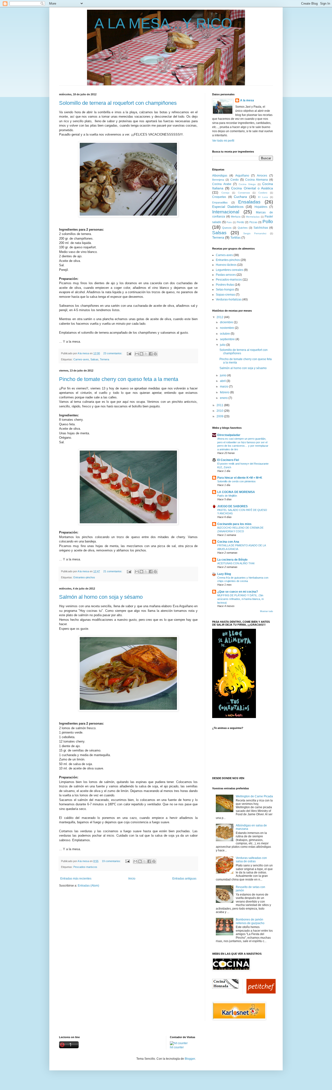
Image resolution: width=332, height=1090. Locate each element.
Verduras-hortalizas (229, 299)
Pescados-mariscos (85, 866)
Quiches (243, 227)
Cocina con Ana (228, 541)
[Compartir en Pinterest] (155, 353)
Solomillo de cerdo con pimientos (236, 481)
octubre (225, 333)
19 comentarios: (112, 861)
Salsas (94, 359)
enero (224, 398)
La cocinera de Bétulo (232, 559)
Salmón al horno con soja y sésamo (101, 597)
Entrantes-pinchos (84, 577)
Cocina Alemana (256, 179)
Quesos (227, 227)
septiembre (228, 339)
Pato (229, 222)
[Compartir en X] (146, 353)
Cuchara (240, 197)
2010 (220, 410)
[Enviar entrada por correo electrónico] (129, 353)
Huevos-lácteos (226, 264)
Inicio (131, 878)
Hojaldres (260, 207)
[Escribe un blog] (141, 353)
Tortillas (235, 237)
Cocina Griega (247, 184)
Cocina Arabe (221, 184)
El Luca (263, 197)
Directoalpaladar (228, 435)
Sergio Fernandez (254, 233)
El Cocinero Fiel (228, 460)
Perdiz (240, 222)
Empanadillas (220, 202)
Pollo (267, 221)
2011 (220, 405)
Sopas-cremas (225, 294)
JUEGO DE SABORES (232, 506)
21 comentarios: (113, 571)
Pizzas (253, 222)
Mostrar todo (266, 611)
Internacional (225, 211)
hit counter (177, 1047)
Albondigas (219, 175)
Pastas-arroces (226, 274)
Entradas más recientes (75, 878)
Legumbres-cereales (229, 270)
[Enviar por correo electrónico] (136, 353)
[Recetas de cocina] (261, 992)
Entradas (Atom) (88, 885)
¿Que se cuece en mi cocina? (237, 591)
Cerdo (234, 179)
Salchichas (260, 227)
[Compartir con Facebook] (150, 353)
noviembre (227, 328)
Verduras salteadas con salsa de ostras (251, 859)
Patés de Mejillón (227, 495)
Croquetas (219, 197)
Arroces (262, 175)
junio (223, 375)
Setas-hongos (225, 289)
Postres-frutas (225, 284)
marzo (224, 386)
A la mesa (84, 353)
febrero (225, 392)
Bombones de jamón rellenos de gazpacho (250, 921)
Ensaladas (249, 201)
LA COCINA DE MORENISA (236, 492)
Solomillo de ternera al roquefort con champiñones (118, 103)
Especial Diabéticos (228, 207)
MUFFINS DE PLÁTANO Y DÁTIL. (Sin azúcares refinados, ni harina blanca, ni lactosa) (240, 599)
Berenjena (218, 179)
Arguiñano (242, 175)
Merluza (235, 216)
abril (223, 381)
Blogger (190, 1058)
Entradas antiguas (184, 878)
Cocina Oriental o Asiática (252, 188)
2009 (220, 416)
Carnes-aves (81, 359)
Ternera (104, 359)
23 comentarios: (113, 353)
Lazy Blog (224, 574)
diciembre (227, 322)
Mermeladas (253, 216)
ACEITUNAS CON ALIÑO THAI (235, 563)
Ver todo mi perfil (223, 140)
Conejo (225, 192)
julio (223, 345)
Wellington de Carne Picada (254, 796)
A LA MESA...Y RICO (163, 23)
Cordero (262, 192)
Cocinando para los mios (234, 524)
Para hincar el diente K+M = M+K (239, 477)
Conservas (244, 192)
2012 (220, 317)
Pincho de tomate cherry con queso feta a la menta (118, 379)
